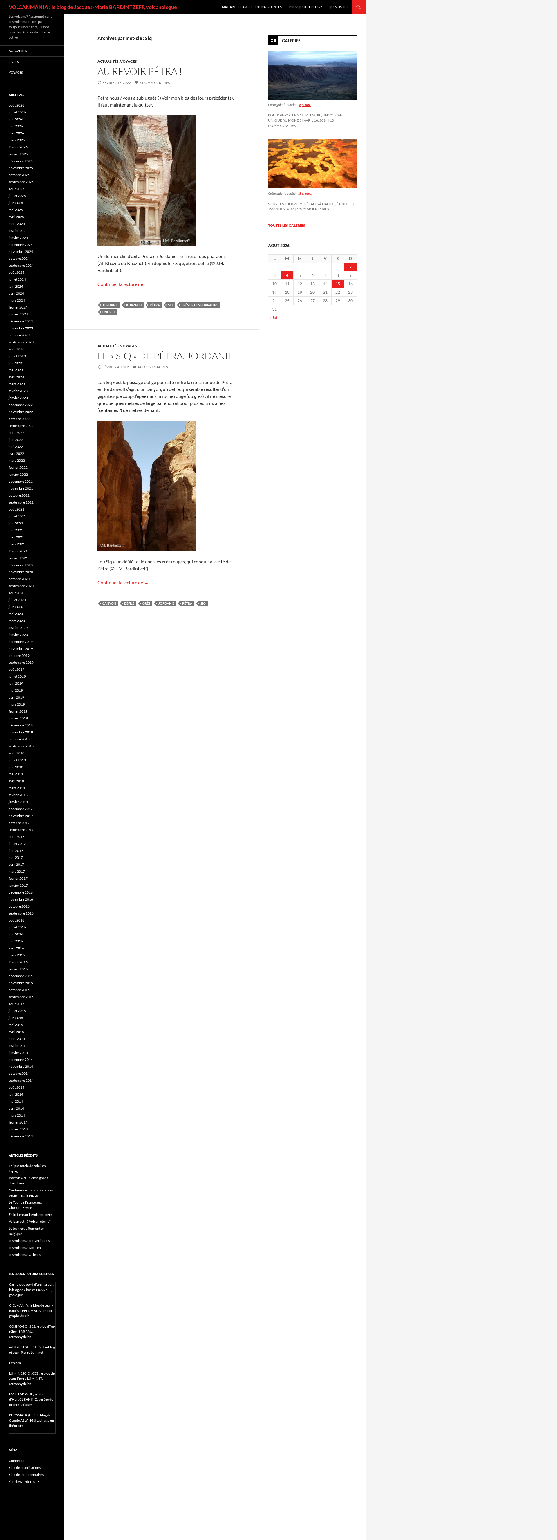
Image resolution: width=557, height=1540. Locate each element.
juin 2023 (16, 363)
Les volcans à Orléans (25, 1254)
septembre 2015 (21, 997)
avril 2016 (16, 948)
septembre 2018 (21, 746)
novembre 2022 (21, 412)
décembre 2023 (21, 321)
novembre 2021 (21, 488)
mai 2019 (16, 690)
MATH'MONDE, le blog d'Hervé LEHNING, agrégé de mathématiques (31, 1399)
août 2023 (16, 349)
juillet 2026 (17, 112)
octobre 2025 (19, 175)
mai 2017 (16, 857)
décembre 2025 (21, 161)
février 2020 (18, 627)
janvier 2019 (18, 718)
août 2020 (16, 593)
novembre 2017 (21, 816)
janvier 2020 (18, 634)
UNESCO (108, 312)
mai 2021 (16, 530)
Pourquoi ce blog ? (305, 7)
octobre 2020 (19, 579)
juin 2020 (16, 607)
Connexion (17, 1460)
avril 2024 (16, 293)
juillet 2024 (17, 279)
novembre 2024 (21, 251)
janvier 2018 (18, 802)
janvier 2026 (18, 154)
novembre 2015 (21, 983)
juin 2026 (16, 119)
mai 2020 (16, 614)
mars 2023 (17, 384)
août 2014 (16, 1087)
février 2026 (18, 147)
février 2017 (18, 878)
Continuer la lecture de (123, 284)
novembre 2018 (21, 732)
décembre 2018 (21, 725)
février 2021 (18, 551)
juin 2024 (16, 286)
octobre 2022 (19, 418)
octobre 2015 (19, 990)
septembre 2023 (21, 342)
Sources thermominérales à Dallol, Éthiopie (310, 204)
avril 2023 (16, 377)
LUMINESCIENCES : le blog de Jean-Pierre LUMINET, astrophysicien (32, 1378)
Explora (15, 1363)
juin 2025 (16, 203)
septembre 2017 (21, 829)
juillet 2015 (17, 1011)
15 (337, 283)
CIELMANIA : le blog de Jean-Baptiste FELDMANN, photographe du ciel (31, 1310)
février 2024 (18, 307)
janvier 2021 (18, 558)
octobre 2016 (19, 906)
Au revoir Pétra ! (139, 71)
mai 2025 (16, 210)
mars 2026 (17, 140)
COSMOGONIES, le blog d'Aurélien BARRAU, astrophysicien (32, 1331)
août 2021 (16, 509)
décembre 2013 (21, 1136)
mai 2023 (16, 370)
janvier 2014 (18, 1129)
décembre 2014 (21, 1059)
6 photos (305, 104)
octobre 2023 (19, 335)
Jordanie (110, 305)
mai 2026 (16, 126)
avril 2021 (16, 537)
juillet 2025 (17, 196)
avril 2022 (16, 453)
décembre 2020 (21, 565)
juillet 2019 (17, 676)
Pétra (155, 305)
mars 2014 (17, 1115)
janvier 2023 (18, 398)
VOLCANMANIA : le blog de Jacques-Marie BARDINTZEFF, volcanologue (93, 7)
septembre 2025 (21, 182)
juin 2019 (16, 683)
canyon (109, 603)
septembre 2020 (21, 586)
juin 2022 (16, 439)
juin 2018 (16, 767)
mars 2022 (17, 460)
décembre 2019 (21, 641)
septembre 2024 (21, 265)
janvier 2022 (18, 474)
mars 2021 (17, 544)
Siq (170, 305)
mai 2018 (16, 774)
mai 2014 (16, 1101)
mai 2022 (16, 446)
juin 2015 (16, 1018)
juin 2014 (16, 1094)
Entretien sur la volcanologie (30, 1214)
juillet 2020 (17, 600)
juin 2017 (16, 850)
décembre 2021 (21, 481)
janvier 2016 (18, 969)
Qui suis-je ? (338, 7)
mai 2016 (16, 941)
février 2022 (18, 467)
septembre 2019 (21, 662)
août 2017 (16, 836)
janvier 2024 (18, 314)
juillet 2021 (17, 516)
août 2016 (16, 920)
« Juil (274, 317)
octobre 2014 (19, 1073)
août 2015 (16, 1004)
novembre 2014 (21, 1066)
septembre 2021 (21, 502)
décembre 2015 (21, 976)
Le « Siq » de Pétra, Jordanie (165, 356)
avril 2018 (16, 781)
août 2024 (16, 272)
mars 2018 (17, 788)
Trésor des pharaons (199, 305)
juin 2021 (16, 523)
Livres (14, 62)
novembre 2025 (21, 168)
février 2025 (18, 230)
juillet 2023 (17, 356)
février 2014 (18, 1122)
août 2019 (16, 669)
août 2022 (16, 432)
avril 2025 (16, 216)
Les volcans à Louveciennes (29, 1240)
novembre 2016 (21, 899)
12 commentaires (313, 209)
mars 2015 (17, 1038)
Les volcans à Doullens (25, 1247)
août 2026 (16, 105)
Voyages (128, 61)
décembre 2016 (21, 892)
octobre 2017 (19, 823)
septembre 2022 (21, 425)
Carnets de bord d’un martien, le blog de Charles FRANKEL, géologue (31, 1289)
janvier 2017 (18, 885)
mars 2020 (17, 620)
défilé (129, 603)
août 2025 (16, 189)
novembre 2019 (21, 648)
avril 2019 (16, 697)
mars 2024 (17, 300)
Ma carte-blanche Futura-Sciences (252, 7)
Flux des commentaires (26, 1474)
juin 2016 (16, 934)
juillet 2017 (17, 843)
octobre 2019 (19, 655)
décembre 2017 (21, 809)
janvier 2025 (18, 237)
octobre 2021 (19, 495)
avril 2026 (16, 133)
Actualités (108, 61)
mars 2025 (17, 223)
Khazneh (134, 305)
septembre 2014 (21, 1080)
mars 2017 (17, 871)
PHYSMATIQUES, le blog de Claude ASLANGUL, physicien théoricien (31, 1420)
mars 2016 (17, 955)
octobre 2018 (19, 739)
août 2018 (16, 753)
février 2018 (18, 795)
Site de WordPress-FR (25, 1481)
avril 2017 (16, 864)
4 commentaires (153, 367)
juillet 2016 (17, 927)
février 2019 (18, 711)
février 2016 (18, 962)
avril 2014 (16, 1108)
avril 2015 (16, 1031)
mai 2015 (16, 1025)
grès (146, 603)
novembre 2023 (21, 328)
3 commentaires (155, 82)
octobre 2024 (19, 258)
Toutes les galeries (288, 225)
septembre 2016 (21, 913)
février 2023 (18, 391)
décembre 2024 (21, 244)
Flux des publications (25, 1467)
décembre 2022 (21, 405)
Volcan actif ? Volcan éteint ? (30, 1221)
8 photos (305, 193)
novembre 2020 (21, 572)
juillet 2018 (17, 760)
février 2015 (18, 1045)
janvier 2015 (18, 1052)
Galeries (291, 40)
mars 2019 (17, 704)
